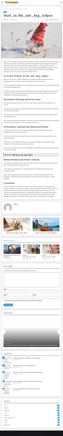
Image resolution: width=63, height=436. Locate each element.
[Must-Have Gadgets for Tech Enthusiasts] (8, 367)
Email (5, 294)
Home (6, 8)
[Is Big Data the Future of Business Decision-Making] (8, 360)
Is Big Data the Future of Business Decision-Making (26, 358)
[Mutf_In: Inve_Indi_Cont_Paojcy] (31, 249)
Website (34, 294)
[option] (31, 332)
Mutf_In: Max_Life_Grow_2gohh (48, 256)
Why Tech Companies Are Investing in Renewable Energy (28, 372)
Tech (10, 8)
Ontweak (6, 410)
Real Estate (7, 425)
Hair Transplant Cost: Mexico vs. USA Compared (20, 345)
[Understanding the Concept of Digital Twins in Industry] (8, 384)
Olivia (16, 204)
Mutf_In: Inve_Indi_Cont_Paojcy (29, 256)
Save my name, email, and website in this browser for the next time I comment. (23, 300)
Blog (5, 422)
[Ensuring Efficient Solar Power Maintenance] (12, 249)
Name (5, 289)
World (6, 408)
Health (6, 420)
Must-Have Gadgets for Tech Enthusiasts (24, 365)
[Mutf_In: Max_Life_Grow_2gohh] (50, 249)
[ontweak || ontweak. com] (11, 2)
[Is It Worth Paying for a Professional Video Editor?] (8, 391)
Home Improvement (9, 417)
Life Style (6, 415)
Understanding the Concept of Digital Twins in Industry (27, 381)
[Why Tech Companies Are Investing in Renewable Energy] (8, 376)
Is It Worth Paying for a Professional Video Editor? (26, 388)
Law (5, 412)
